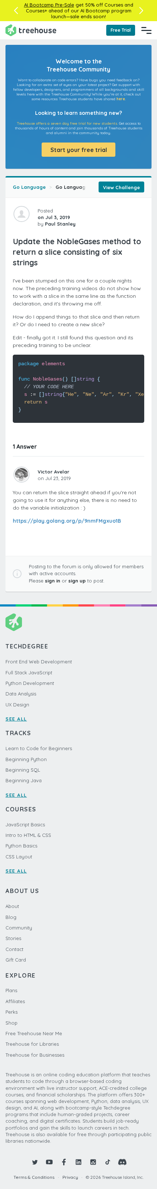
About (12, 906)
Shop (11, 1023)
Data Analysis (20, 694)
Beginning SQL (22, 770)
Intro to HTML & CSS (28, 835)
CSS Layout (18, 856)
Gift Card (15, 960)
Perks (11, 1012)
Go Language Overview (83, 187)
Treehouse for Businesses (34, 1055)
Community (18, 928)
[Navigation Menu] (146, 30)
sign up (77, 581)
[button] (16, 11)
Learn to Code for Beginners (38, 748)
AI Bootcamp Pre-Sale (49, 5)
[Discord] (122, 1162)
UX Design (17, 704)
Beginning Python (26, 759)
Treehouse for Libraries (32, 1044)
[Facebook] (64, 1162)
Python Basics (21, 846)
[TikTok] (108, 1162)
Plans (11, 990)
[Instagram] (93, 1162)
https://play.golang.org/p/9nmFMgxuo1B (67, 521)
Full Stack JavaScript (28, 672)
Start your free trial (78, 149)
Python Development (29, 683)
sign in (52, 581)
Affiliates (15, 1001)
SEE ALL (16, 719)
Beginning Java (23, 780)
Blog (10, 917)
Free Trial (121, 30)
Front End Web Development (38, 661)
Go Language (29, 187)
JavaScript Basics (25, 824)
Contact (14, 949)
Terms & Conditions (34, 1177)
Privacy (70, 1177)
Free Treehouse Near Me (33, 1033)
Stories (13, 938)
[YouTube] (49, 1162)
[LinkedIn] (78, 1162)
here (120, 99)
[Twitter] (35, 1162)
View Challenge (121, 187)
